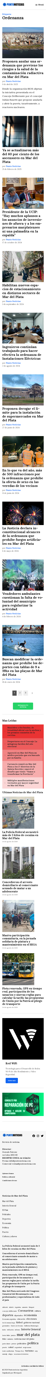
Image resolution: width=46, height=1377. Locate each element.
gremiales (6, 1326)
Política (5, 1227)
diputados (18, 1315)
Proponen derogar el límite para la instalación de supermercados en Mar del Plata (22, 414)
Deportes (6, 1219)
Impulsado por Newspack (12, 1373)
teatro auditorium (8, 1351)
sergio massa (27, 1347)
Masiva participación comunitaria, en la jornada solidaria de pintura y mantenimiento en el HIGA (19, 940)
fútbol (19, 1322)
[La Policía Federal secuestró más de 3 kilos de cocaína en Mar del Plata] (18, 813)
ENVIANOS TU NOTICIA (23, 706)
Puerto (5, 1232)
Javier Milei (6, 1335)
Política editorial (8, 1177)
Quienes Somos (8, 1173)
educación (21, 1319)
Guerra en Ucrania (17, 1326)
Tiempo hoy (19, 1351)
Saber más (12, 1080)
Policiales (6, 1214)
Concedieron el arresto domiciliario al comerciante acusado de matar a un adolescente (20, 886)
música (10, 1339)
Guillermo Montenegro (31, 1326)
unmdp (4, 1354)
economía (30, 1315)
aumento (25, 1307)
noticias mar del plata (24, 1339)
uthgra (10, 1354)
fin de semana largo (8, 1323)
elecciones (31, 1318)
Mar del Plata (8, 1201)
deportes (7, 1315)
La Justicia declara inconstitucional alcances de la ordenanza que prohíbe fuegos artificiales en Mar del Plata (21, 536)
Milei (4, 1339)
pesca (14, 1344)
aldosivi (5, 1307)
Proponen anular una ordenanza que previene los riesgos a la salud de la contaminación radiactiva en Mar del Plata (22, 69)
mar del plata (28, 1334)
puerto (4, 1347)
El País (5, 1210)
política (32, 1343)
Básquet (31, 1307)
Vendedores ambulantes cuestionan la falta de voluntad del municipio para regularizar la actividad (22, 601)
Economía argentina (9, 1319)
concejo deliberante (9, 1311)
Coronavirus (25, 1310)
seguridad (18, 1347)
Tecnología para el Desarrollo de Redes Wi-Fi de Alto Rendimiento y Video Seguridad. (23, 1072)
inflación (10, 1330)
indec (4, 1330)
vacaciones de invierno (21, 1354)
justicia (13, 1335)
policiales (21, 1343)
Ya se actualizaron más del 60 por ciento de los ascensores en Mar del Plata (20, 156)
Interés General (9, 1206)
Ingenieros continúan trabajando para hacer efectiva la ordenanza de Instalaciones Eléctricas (21, 353)
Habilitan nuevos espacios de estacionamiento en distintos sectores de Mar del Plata (21, 291)
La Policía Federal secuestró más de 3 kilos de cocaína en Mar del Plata (20, 835)
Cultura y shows (9, 1236)
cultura (37, 1311)
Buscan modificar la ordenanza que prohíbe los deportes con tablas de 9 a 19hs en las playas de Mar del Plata (22, 667)
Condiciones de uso (9, 1180)
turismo (29, 1350)
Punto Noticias (13, 81)
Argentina (18, 1307)
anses (11, 1307)
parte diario (6, 1344)
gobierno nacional (31, 1322)
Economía (6, 1223)
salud (10, 1347)
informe (17, 1330)
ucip (36, 1351)
